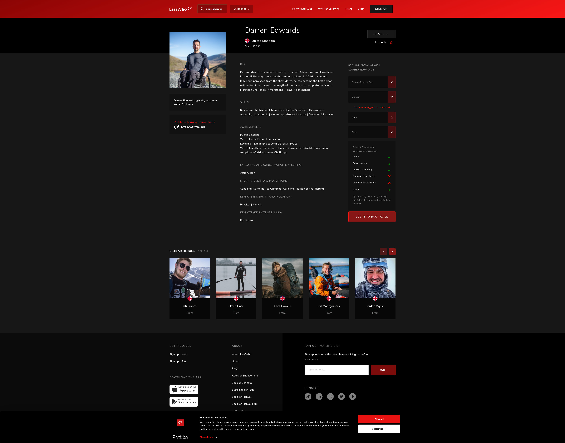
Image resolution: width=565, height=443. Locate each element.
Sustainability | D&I (243, 389)
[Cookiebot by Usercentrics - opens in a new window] (180, 437)
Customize (377, 428)
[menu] (226, 9)
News (235, 361)
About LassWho (241, 354)
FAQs (235, 368)
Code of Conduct (242, 382)
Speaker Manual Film (244, 404)
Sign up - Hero (178, 354)
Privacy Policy (311, 359)
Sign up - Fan (178, 361)
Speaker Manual (241, 397)
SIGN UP (381, 9)
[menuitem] (182, 9)
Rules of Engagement (245, 375)
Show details (206, 437)
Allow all (379, 419)
